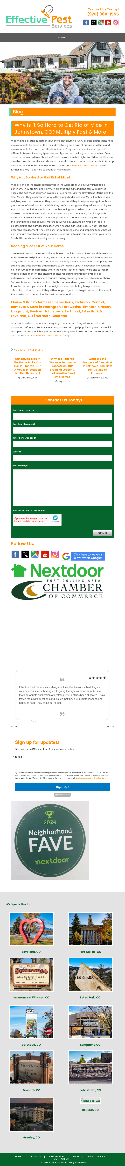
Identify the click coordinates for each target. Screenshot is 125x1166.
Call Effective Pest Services (46, 335)
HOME (18, 1156)
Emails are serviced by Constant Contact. (92, 777)
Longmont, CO (90, 1045)
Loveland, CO (31, 952)
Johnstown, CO (90, 1090)
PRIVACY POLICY (96, 1156)
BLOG (76, 1156)
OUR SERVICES (57, 1156)
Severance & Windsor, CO (31, 997)
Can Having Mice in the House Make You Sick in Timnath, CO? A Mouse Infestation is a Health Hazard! (27, 366)
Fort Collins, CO (90, 952)
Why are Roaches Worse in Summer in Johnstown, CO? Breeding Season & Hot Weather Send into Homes (62, 368)
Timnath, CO (31, 1090)
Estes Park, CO (90, 997)
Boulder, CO (90, 1110)
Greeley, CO (31, 1137)
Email (18, 756)
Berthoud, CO (31, 1045)
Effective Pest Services (85, 165)
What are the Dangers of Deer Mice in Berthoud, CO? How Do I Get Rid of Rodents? (97, 366)
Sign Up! (62, 787)
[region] (62, 88)
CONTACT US (61, 1158)
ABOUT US (35, 1156)
